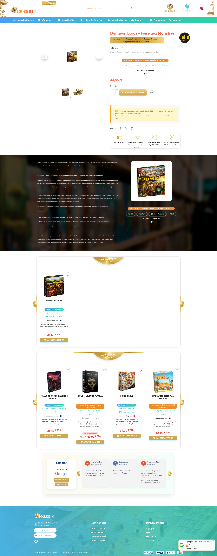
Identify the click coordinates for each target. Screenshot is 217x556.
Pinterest (132, 128)
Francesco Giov (117, 462)
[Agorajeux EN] (201, 8)
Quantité (113, 86)
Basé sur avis (191, 548)
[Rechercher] (132, 8)
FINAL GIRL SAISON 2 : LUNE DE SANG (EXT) (54, 397)
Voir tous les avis (61, 480)
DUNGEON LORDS (54, 300)
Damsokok (87, 462)
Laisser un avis (61, 484)
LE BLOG (50, 3)
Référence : (114, 48)
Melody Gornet (145, 462)
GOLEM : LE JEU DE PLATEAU (90, 396)
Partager (120, 128)
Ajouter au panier (134, 92)
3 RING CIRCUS (126, 396)
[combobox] (107, 8)
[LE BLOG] (44, 3)
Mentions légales (39, 552)
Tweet (126, 128)
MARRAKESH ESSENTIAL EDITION (163, 397)
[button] (187, 11)
